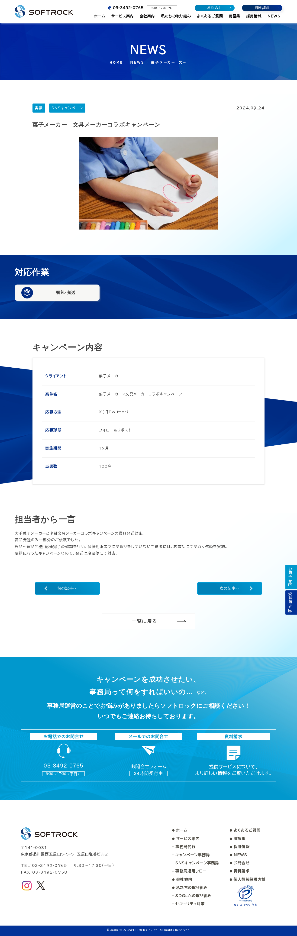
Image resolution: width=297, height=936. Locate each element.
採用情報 (240, 847)
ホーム (179, 830)
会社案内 (182, 879)
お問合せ (240, 863)
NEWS (137, 62)
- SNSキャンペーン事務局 (195, 863)
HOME (116, 62)
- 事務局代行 (184, 847)
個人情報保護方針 (248, 879)
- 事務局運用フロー (189, 871)
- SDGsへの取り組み (191, 895)
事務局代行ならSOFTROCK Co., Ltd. (134, 930)
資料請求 (240, 871)
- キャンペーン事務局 (191, 855)
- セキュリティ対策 (188, 904)
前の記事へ (67, 588)
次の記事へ (230, 588)
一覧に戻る (144, 621)
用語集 (238, 838)
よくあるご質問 (245, 830)
